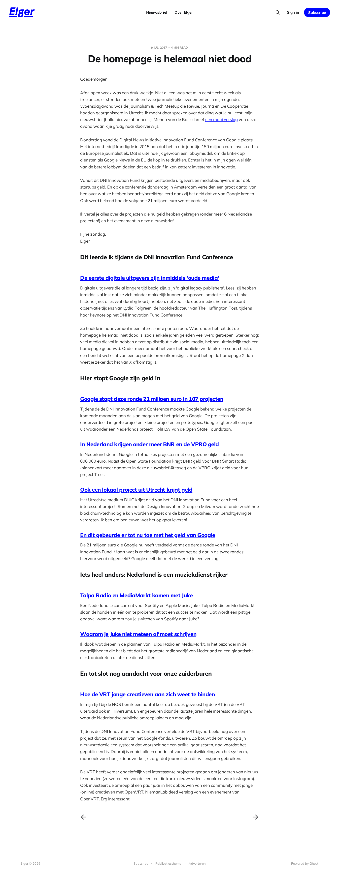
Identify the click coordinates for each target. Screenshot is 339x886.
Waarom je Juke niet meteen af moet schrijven (138, 634)
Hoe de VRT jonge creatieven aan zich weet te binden (147, 694)
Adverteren (197, 863)
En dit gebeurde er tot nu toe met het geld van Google (147, 535)
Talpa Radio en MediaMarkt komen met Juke (136, 595)
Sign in (293, 12)
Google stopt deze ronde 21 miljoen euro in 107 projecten (151, 398)
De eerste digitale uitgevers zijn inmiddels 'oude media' (149, 277)
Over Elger (183, 12)
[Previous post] (83, 817)
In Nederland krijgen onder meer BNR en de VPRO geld (149, 444)
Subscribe (317, 12)
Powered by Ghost (304, 863)
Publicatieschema (168, 863)
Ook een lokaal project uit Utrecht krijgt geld (136, 489)
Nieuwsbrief (157, 12)
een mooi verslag (221, 119)
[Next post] (255, 817)
